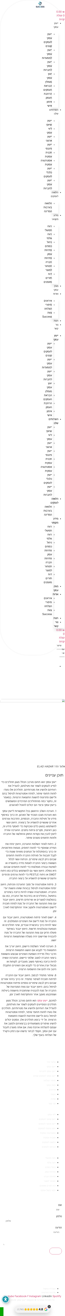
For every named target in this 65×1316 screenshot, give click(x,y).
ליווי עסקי (49, 130)
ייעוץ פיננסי (48, 146)
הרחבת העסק (48, 95)
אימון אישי (49, 103)
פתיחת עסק (48, 252)
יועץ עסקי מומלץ (48, 78)
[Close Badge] (49, 1306)
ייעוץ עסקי (42, 1000)
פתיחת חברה (48, 260)
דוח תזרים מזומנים (48, 278)
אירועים (48, 300)
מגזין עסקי (55, 588)
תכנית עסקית (48, 154)
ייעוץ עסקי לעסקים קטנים (48, 40)
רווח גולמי (49, 236)
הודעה (58, 1227)
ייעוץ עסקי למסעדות (47, 54)
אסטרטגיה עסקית (46, 162)
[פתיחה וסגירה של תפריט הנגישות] (5, 1299)
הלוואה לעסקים (54, 500)
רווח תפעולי (48, 228)
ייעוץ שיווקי (49, 122)
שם (60, 1205)
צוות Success (47, 314)
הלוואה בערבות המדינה (48, 207)
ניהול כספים (48, 244)
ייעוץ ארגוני (49, 138)
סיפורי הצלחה (48, 306)
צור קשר (56, 624)
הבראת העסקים (47, 88)
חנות (56, 320)
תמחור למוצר (48, 268)
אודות (55, 293)
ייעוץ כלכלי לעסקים (48, 172)
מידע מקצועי (54, 520)
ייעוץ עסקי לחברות (48, 66)
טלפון (59, 1216)
